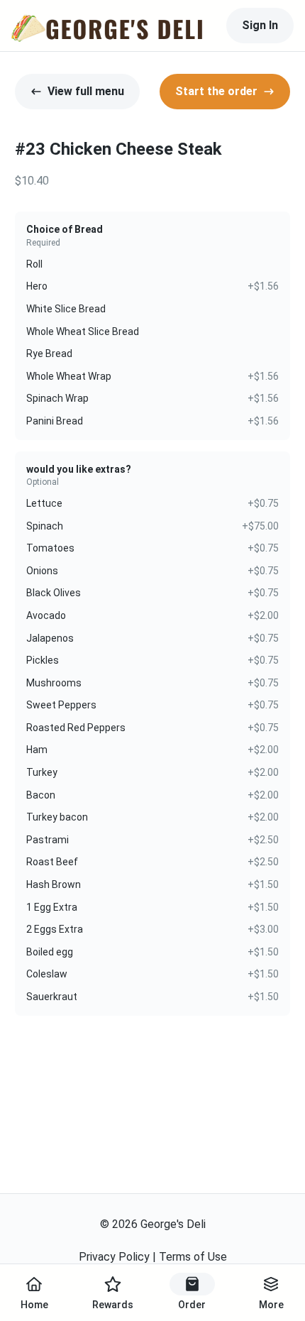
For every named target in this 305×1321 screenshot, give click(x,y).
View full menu (86, 91)
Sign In (260, 25)
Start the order (216, 91)
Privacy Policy (114, 1257)
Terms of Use (193, 1257)
